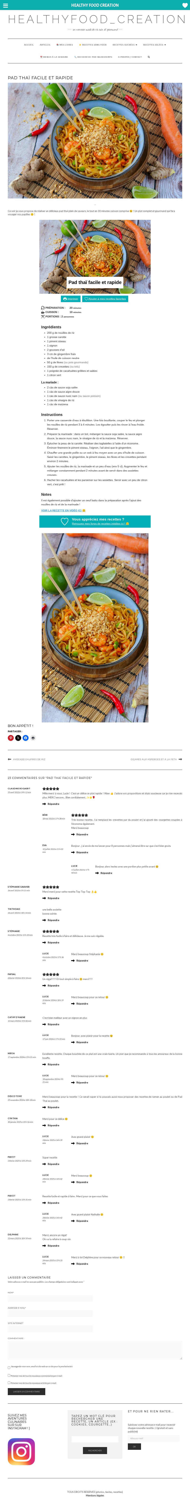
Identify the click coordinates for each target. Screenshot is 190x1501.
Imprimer (72, 298)
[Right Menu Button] (184, 5)
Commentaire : (16, 1338)
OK (134, 1446)
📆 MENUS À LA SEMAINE (54, 57)
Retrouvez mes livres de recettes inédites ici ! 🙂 (100, 523)
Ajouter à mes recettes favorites (107, 298)
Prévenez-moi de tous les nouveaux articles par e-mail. (34, 1383)
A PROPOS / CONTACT (130, 57)
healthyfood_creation (97, 19)
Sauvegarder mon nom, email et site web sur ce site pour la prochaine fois (42, 1366)
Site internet (15, 1323)
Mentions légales (95, 1495)
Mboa (11, 1053)
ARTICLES (45, 45)
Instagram (17, 1428)
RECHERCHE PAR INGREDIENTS (94, 57)
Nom (11, 1292)
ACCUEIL (29, 45)
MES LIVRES (66, 45)
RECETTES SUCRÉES (124, 45)
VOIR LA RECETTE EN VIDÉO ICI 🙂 (63, 510)
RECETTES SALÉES (153, 45)
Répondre (53, 803)
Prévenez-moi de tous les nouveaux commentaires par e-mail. (37, 1376)
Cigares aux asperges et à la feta (154, 759)
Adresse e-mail (17, 1308)
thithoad (14, 909)
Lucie (74, 866)
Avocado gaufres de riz (29, 759)
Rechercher (95, 1450)
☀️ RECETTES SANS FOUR (93, 45)
